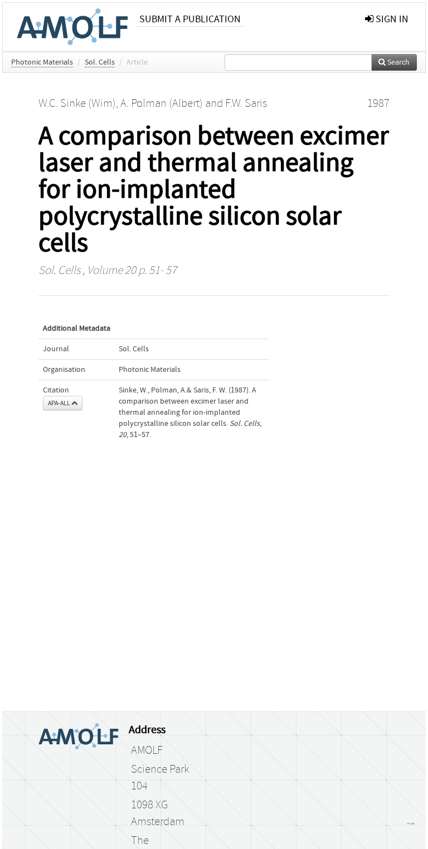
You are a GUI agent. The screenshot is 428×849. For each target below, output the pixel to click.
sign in (390, 19)
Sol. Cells (100, 62)
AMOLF (147, 750)
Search (398, 62)
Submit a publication (190, 19)
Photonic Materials (42, 62)
